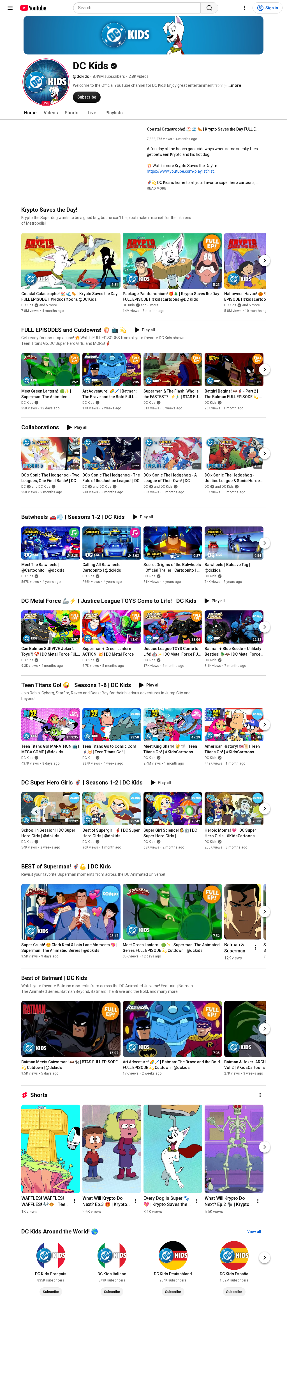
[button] (46, 82)
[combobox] (138, 7)
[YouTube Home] (33, 8)
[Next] (264, 260)
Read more (156, 188)
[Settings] (244, 7)
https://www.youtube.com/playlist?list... (181, 171)
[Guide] (10, 7)
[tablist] (143, 113)
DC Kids (27, 403)
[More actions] (255, 947)
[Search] (209, 7)
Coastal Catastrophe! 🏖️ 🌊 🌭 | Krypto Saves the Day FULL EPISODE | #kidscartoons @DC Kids (203, 129)
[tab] (30, 113)
